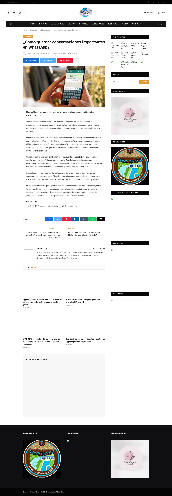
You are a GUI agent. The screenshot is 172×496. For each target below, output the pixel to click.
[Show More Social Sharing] (76, 60)
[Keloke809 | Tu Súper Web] (86, 12)
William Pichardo (60, 492)
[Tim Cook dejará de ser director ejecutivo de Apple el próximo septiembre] (85, 324)
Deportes (83, 24)
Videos (125, 24)
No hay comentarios (59, 54)
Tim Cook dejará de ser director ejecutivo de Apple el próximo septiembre (85, 340)
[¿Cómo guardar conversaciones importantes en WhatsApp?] (64, 86)
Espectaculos (57, 24)
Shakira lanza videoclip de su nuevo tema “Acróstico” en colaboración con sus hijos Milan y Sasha (43, 235)
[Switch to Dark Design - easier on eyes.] (157, 24)
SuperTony (34, 54)
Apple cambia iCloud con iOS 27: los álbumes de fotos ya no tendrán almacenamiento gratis (42, 302)
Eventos (71, 24)
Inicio (33, 24)
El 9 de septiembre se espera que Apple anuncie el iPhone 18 (83, 300)
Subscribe (149, 13)
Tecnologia (113, 24)
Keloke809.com (35, 492)
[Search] (161, 24)
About (27, 2)
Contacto (35, 2)
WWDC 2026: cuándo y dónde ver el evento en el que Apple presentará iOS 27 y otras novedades (41, 341)
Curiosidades (98, 24)
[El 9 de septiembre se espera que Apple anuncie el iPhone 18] (85, 284)
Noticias (43, 24)
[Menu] (11, 24)
